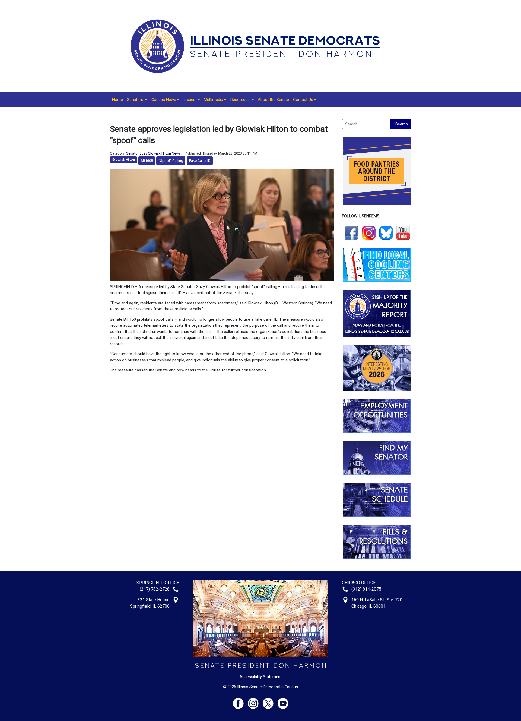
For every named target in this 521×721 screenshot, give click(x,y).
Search (401, 124)
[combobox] (366, 124)
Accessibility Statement (261, 676)
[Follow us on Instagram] (368, 232)
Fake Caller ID (200, 161)
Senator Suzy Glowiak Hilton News (153, 153)
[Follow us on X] (270, 701)
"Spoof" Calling (171, 161)
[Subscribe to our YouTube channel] (403, 232)
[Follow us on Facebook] (351, 232)
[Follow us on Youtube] (283, 701)
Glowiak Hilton (123, 160)
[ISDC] (258, 46)
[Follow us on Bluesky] (386, 232)
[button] (137, 100)
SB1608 (147, 161)
